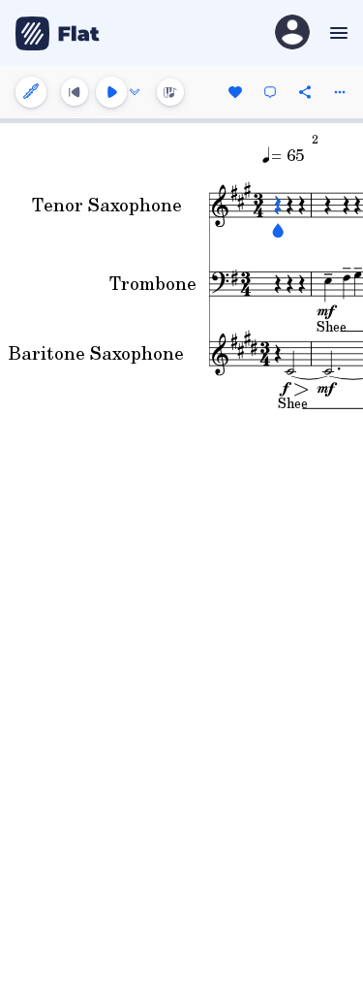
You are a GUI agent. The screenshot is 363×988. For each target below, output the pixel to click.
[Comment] (270, 92)
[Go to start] (74, 92)
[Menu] (336, 33)
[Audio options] (134, 92)
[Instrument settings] (30, 92)
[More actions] (340, 92)
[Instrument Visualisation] (170, 92)
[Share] (305, 92)
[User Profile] (292, 33)
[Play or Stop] (111, 92)
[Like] (235, 92)
